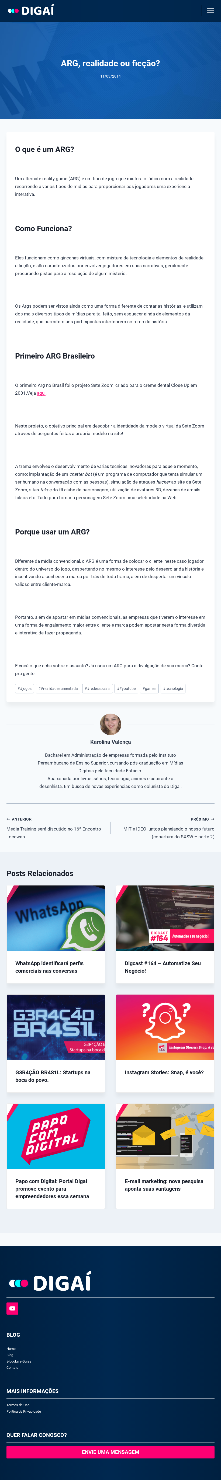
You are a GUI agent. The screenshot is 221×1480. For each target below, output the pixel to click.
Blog (9, 1355)
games (149, 688)
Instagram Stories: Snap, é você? (164, 1072)
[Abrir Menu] (209, 10)
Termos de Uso (17, 1405)
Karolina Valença (110, 742)
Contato (12, 1368)
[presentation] (56, 918)
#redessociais (97, 688)
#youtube (126, 688)
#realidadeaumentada (58, 688)
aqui (41, 393)
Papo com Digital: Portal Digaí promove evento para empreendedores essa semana (52, 1189)
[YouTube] (12, 1308)
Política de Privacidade (23, 1411)
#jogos (25, 688)
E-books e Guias (18, 1361)
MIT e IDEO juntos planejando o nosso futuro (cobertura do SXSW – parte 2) (169, 828)
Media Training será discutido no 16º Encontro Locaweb (53, 828)
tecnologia (173, 688)
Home (11, 1349)
